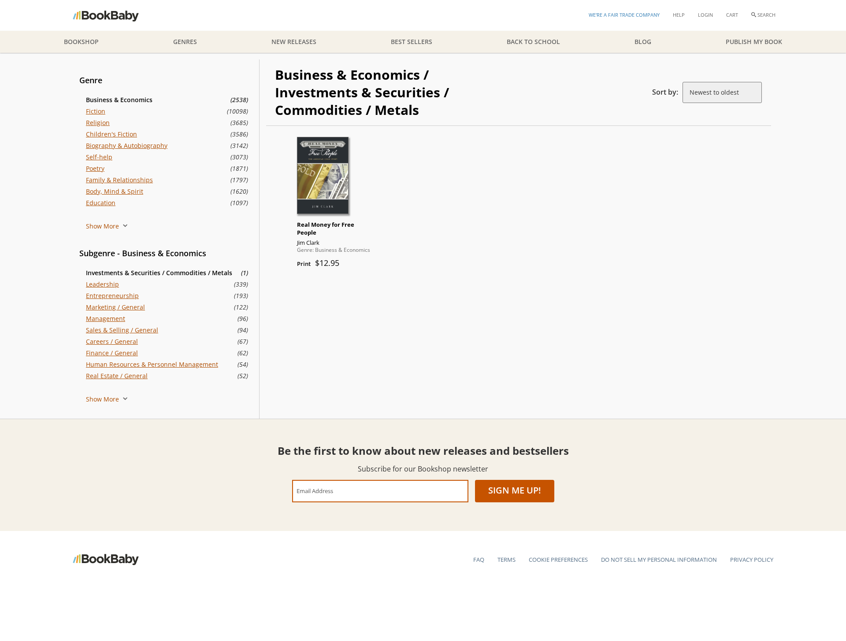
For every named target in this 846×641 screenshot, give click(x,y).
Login (705, 14)
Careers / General (112, 341)
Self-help (99, 157)
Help (679, 14)
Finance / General (112, 353)
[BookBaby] (113, 15)
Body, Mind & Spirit (114, 191)
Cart (732, 14)
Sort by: (665, 92)
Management (105, 318)
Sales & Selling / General (122, 330)
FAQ (478, 560)
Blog (642, 41)
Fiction (95, 111)
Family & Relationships (119, 180)
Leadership (102, 284)
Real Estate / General (117, 376)
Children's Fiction (111, 134)
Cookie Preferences (558, 560)
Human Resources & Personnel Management (152, 364)
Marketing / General (115, 307)
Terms (506, 560)
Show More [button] (103, 226)
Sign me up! (514, 490)
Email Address (315, 490)
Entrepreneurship (112, 295)
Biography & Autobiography (126, 145)
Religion (98, 122)
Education (100, 203)
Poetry (95, 168)
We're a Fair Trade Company (624, 14)
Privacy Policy (751, 560)
